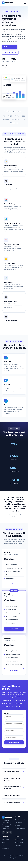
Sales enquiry (18, 845)
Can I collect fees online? (12, 795)
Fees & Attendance (20, 828)
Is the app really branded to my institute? (12, 779)
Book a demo (14, 629)
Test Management (20, 820)
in (10, 832)
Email (5, 734)
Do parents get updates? (12, 802)
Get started (14, 584)
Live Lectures (18, 822)
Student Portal (19, 842)
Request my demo (14, 742)
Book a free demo (9, 47)
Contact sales (14, 670)
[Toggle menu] (24, 3)
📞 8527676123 (19, 839)
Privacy (12, 858)
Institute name (8, 720)
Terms (16, 858)
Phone (6, 727)
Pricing (3, 842)
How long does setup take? (12, 771)
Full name (7, 713)
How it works (5, 839)
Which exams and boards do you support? (12, 787)
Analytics (17, 825)
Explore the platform (10, 52)
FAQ (3, 845)
